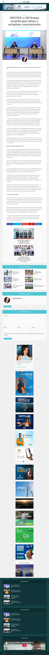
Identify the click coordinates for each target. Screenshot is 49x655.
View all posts (7, 306)
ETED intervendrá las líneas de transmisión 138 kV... (39, 286)
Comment (6, 315)
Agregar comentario (24, 27)
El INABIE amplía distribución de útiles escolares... (38, 272)
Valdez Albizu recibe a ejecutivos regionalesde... (16, 591)
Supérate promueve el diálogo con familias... (38, 279)
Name (5, 327)
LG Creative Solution (20, 653)
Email (19, 327)
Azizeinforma (33, 27)
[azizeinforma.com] (24, 1)
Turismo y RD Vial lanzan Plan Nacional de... (24, 569)
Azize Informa (9, 653)
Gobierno (24, 15)
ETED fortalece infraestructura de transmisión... (16, 279)
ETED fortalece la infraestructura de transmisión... (16, 272)
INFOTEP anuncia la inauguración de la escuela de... (15, 597)
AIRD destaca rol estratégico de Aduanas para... (16, 602)
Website (33, 327)
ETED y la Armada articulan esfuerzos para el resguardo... (18, 286)
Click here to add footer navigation (40, 653)
